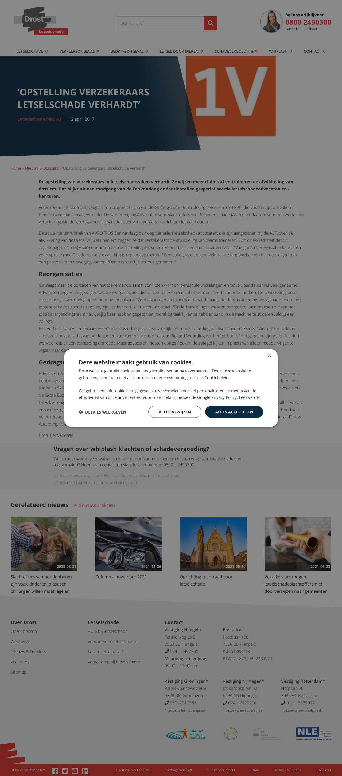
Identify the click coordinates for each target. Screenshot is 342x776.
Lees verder (249, 397)
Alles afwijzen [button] (175, 411)
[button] (102, 412)
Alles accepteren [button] (234, 411)
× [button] (269, 355)
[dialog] (171, 388)
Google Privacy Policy (217, 397)
